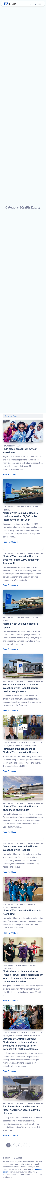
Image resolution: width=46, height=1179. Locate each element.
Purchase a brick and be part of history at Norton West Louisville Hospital (21, 1110)
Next (28, 1145)
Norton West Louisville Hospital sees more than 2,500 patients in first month (21, 560)
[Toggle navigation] (40, 4)
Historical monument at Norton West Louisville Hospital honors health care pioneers (21, 688)
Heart (17, 446)
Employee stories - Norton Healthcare (19, 743)
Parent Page (12, 416)
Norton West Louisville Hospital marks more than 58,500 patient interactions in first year (20, 516)
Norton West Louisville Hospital (29, 553)
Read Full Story (9, 474)
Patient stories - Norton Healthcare (24, 1036)
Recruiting (15, 907)
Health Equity (9, 446)
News (17, 507)
